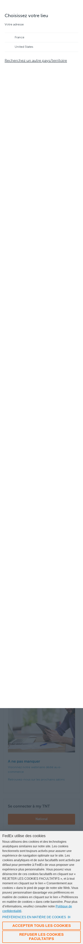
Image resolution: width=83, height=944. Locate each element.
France (19, 37)
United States (24, 47)
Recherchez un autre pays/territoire (36, 61)
